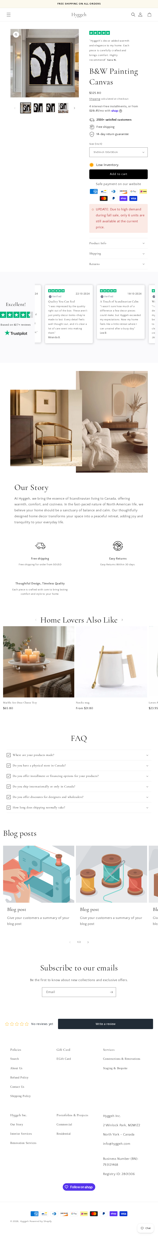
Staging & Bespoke (115, 1068)
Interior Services (21, 1133)
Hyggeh (24, 1221)
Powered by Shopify (41, 1221)
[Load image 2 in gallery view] (38, 108)
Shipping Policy (20, 1096)
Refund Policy (19, 1077)
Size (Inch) (95, 143)
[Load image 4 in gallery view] (63, 108)
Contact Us (17, 1086)
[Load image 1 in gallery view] (25, 108)
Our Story (16, 1124)
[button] (8, 14)
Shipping (94, 99)
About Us (16, 1068)
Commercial (64, 1124)
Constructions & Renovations (121, 1058)
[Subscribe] (111, 992)
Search (14, 1058)
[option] (69, 314)
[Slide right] (74, 108)
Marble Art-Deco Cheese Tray (20, 702)
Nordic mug (83, 702)
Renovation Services (23, 1143)
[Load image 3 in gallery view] (50, 108)
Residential (64, 1133)
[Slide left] (14, 108)
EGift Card (64, 1058)
